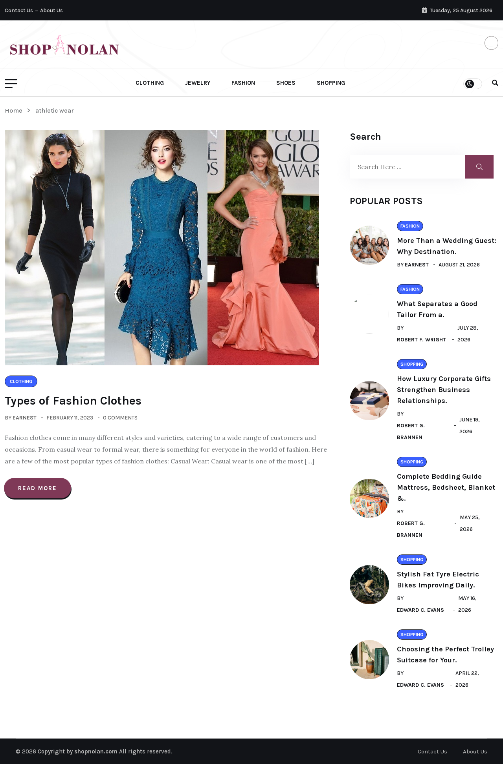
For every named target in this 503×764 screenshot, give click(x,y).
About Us (51, 10)
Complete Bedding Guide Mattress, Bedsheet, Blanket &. (446, 487)
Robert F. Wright (421, 339)
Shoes (286, 82)
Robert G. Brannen (411, 431)
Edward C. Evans (420, 610)
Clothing (150, 82)
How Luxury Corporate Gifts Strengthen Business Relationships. (444, 389)
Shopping (331, 82)
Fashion (243, 82)
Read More (37, 488)
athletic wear (54, 110)
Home (15, 110)
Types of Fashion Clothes (73, 401)
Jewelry (197, 82)
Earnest (25, 417)
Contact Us (19, 10)
